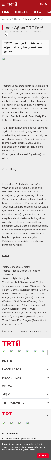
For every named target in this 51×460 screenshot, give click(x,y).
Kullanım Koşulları (10, 433)
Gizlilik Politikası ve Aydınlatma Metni (19, 438)
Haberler (18, 19)
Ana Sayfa (6, 19)
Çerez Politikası (30, 449)
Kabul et (43, 455)
